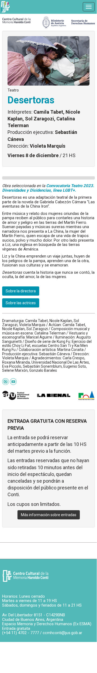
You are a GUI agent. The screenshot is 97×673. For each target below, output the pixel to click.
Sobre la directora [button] (21, 291)
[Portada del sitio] (16, 20)
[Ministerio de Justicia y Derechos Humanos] (68, 20)
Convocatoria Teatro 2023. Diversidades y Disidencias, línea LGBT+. (48, 188)
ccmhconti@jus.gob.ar (62, 632)
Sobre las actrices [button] (21, 303)
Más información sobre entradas (48, 515)
